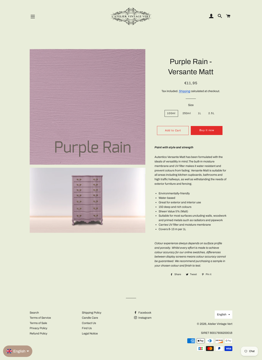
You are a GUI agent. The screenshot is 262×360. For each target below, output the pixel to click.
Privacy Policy (38, 328)
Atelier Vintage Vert (220, 323)
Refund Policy (38, 333)
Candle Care (90, 317)
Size (191, 105)
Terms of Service (40, 317)
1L (199, 113)
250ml (187, 113)
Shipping (184, 91)
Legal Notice (90, 333)
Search (34, 312)
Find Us (87, 328)
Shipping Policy (91, 312)
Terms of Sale (38, 323)
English (221, 314)
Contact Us (89, 323)
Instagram (144, 317)
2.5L (211, 113)
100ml (171, 113)
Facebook (144, 312)
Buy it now (206, 130)
